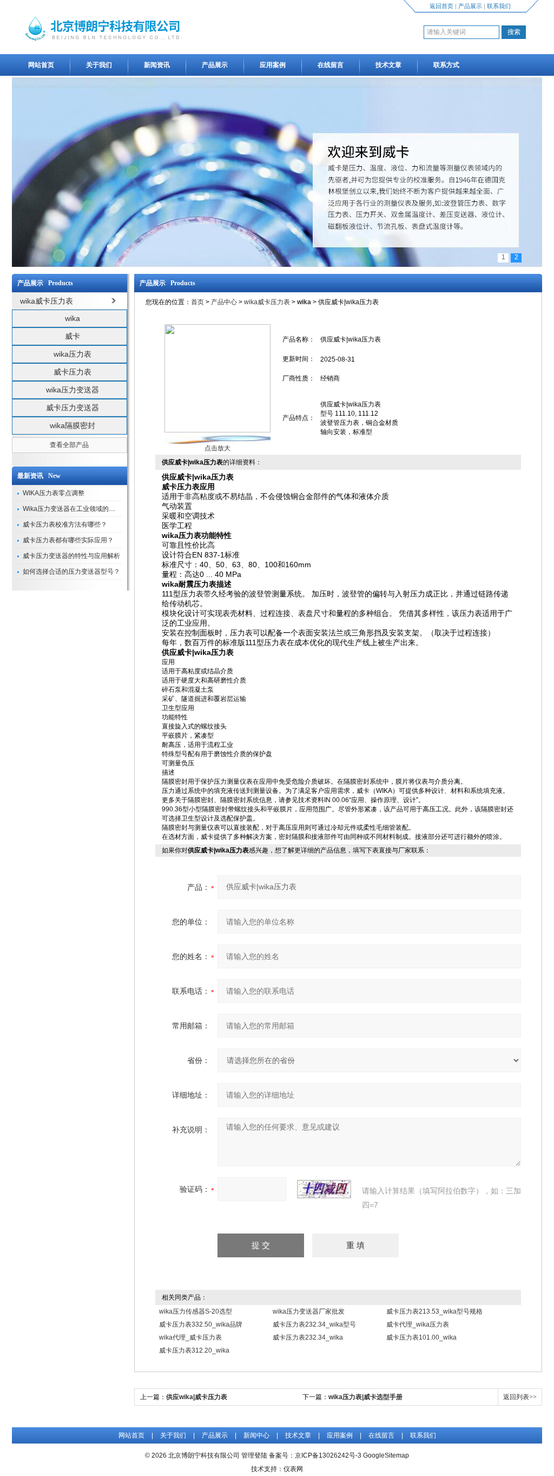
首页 (197, 302)
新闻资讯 (157, 65)
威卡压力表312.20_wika (194, 1350)
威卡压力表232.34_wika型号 (314, 1324)
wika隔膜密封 (72, 425)
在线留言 (331, 65)
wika (72, 318)
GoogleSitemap (386, 1455)
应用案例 (273, 65)
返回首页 (441, 6)
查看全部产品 (69, 445)
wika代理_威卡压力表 (190, 1337)
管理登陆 (254, 1455)
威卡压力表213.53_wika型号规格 (434, 1311)
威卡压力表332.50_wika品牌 (200, 1324)
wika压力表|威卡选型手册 (365, 1397)
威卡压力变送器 (72, 407)
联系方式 (446, 65)
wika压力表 (72, 354)
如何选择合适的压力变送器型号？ (71, 571)
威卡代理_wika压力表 (417, 1324)
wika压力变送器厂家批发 (309, 1311)
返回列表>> (520, 1397)
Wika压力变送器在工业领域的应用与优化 (82, 509)
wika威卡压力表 (267, 302)
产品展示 (470, 6)
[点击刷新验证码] (324, 1189)
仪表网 (293, 1469)
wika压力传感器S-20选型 (195, 1311)
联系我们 (499, 6)
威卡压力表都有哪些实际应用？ (68, 540)
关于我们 (99, 65)
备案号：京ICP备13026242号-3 (315, 1455)
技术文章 (388, 65)
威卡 (72, 336)
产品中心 (224, 302)
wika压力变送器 (72, 389)
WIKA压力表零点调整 (53, 493)
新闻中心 (256, 1435)
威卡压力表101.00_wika (421, 1337)
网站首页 (41, 65)
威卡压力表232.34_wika (308, 1337)
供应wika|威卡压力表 (196, 1397)
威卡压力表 (72, 372)
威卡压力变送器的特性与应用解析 (71, 556)
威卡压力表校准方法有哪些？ (65, 524)
